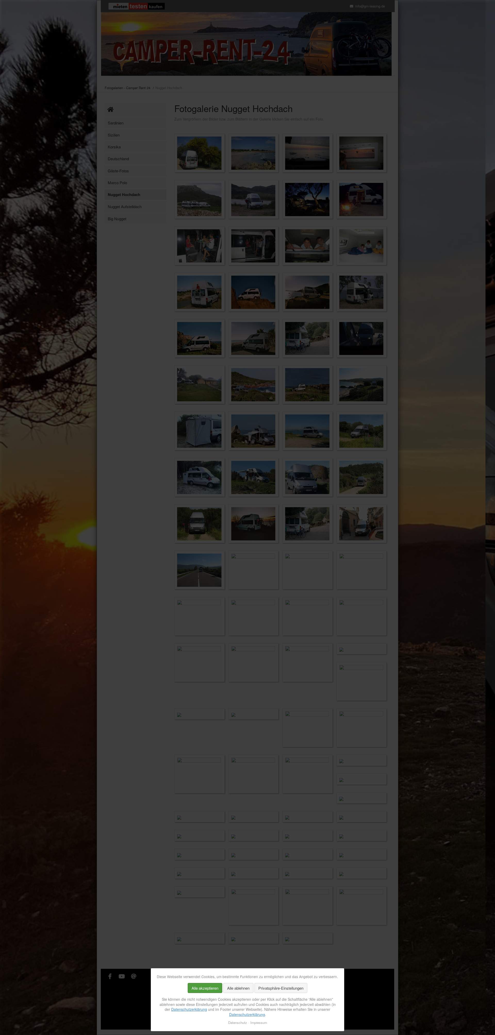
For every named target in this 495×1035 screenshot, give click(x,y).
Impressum (258, 1022)
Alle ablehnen (238, 988)
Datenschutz (237, 1022)
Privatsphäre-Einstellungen (280, 988)
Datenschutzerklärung (189, 1009)
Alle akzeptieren (205, 988)
